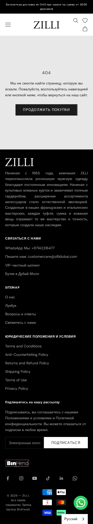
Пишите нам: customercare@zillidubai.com (41, 256)
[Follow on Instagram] (21, 478)
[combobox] (74, 519)
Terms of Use (16, 380)
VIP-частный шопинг (22, 265)
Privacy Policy (16, 388)
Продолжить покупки (46, 110)
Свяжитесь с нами (20, 322)
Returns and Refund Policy (27, 363)
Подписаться (65, 443)
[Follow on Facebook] (7, 478)
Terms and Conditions (23, 346)
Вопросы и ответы (20, 314)
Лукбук (10, 305)
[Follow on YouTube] (34, 478)
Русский (70, 519)
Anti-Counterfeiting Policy (26, 354)
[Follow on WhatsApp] (75, 478)
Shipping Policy (17, 371)
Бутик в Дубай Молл (22, 273)
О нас (10, 297)
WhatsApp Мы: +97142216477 (30, 248)
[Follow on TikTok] (48, 478)
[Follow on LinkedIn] (61, 478)
